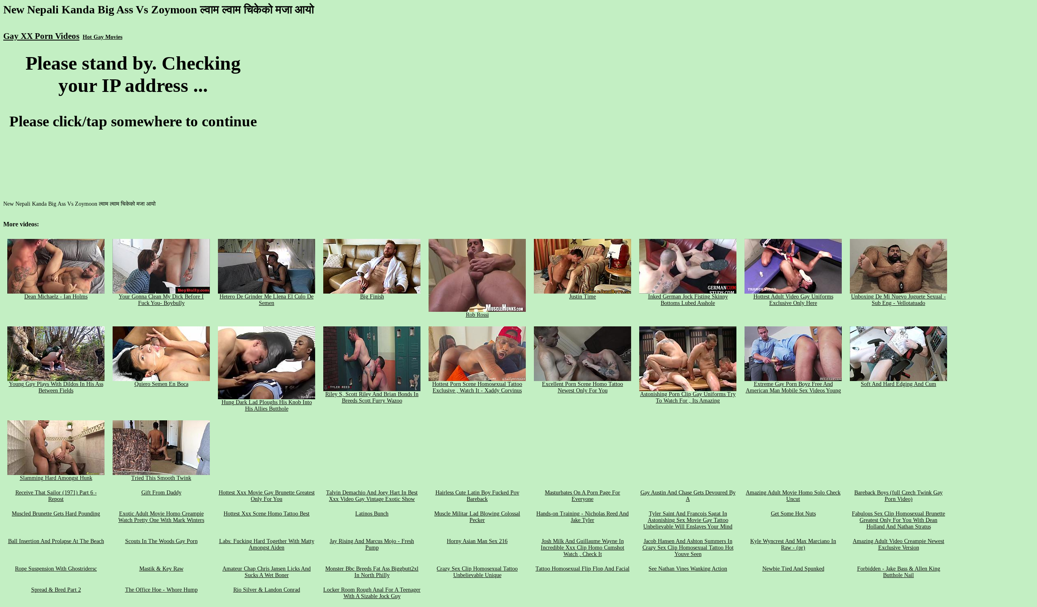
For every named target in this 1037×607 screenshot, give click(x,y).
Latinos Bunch (371, 514)
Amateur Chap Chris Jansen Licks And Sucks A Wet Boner (266, 572)
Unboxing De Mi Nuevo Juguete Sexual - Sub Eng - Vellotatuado (898, 300)
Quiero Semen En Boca (161, 384)
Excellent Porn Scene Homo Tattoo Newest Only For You (582, 387)
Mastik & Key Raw (161, 569)
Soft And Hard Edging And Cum (898, 384)
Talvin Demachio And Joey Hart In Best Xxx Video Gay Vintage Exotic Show (372, 496)
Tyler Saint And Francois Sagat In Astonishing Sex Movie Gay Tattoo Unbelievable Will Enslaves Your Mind (687, 520)
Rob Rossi (477, 315)
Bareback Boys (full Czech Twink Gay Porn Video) (898, 496)
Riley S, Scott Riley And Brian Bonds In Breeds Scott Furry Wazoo (371, 397)
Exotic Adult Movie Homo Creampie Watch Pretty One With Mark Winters (161, 517)
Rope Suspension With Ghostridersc (56, 569)
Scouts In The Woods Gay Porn (161, 541)
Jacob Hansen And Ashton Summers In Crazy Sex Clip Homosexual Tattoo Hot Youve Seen (688, 547)
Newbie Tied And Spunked (793, 569)
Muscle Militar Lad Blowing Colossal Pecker (477, 517)
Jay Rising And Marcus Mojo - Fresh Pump (372, 544)
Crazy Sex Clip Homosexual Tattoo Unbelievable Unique (477, 572)
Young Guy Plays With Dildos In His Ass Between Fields (56, 387)
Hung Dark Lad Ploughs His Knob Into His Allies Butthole (267, 405)
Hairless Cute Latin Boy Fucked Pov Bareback (477, 496)
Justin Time (582, 297)
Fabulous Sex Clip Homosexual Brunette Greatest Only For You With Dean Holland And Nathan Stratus (898, 520)
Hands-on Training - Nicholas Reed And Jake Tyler (582, 517)
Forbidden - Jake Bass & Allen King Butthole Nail (898, 572)
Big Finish (372, 297)
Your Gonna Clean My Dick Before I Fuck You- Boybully (161, 300)
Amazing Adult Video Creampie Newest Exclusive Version (898, 544)
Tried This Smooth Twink (161, 478)
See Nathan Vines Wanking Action (688, 569)
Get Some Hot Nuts (793, 514)
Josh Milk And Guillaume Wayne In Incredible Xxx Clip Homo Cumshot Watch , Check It (582, 547)
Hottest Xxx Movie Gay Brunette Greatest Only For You (267, 496)
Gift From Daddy (161, 493)
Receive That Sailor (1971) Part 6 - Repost (56, 496)
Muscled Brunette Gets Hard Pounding (56, 514)
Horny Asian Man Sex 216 (477, 541)
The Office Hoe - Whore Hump (161, 590)
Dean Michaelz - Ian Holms (55, 297)
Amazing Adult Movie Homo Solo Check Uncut (793, 496)
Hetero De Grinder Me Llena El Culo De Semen (267, 300)
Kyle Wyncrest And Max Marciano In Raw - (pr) (793, 544)
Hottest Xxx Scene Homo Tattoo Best (266, 514)
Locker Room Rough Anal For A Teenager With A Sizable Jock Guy (371, 593)
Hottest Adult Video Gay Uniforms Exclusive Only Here (793, 300)
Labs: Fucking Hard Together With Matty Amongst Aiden (266, 544)
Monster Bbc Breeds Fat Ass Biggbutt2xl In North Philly (371, 572)
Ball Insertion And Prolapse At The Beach (56, 541)
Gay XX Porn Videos (41, 36)
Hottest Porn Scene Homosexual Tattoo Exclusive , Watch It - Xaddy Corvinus (477, 387)
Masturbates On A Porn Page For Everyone (582, 496)
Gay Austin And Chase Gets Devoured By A (688, 496)
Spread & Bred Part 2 (56, 590)
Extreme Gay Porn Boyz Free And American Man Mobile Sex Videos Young (793, 387)
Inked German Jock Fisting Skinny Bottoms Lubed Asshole (688, 300)
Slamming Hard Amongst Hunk (56, 478)
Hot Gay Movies (102, 37)
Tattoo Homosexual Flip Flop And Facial (582, 569)
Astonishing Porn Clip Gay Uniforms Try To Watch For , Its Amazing (688, 397)
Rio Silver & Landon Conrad (266, 590)
